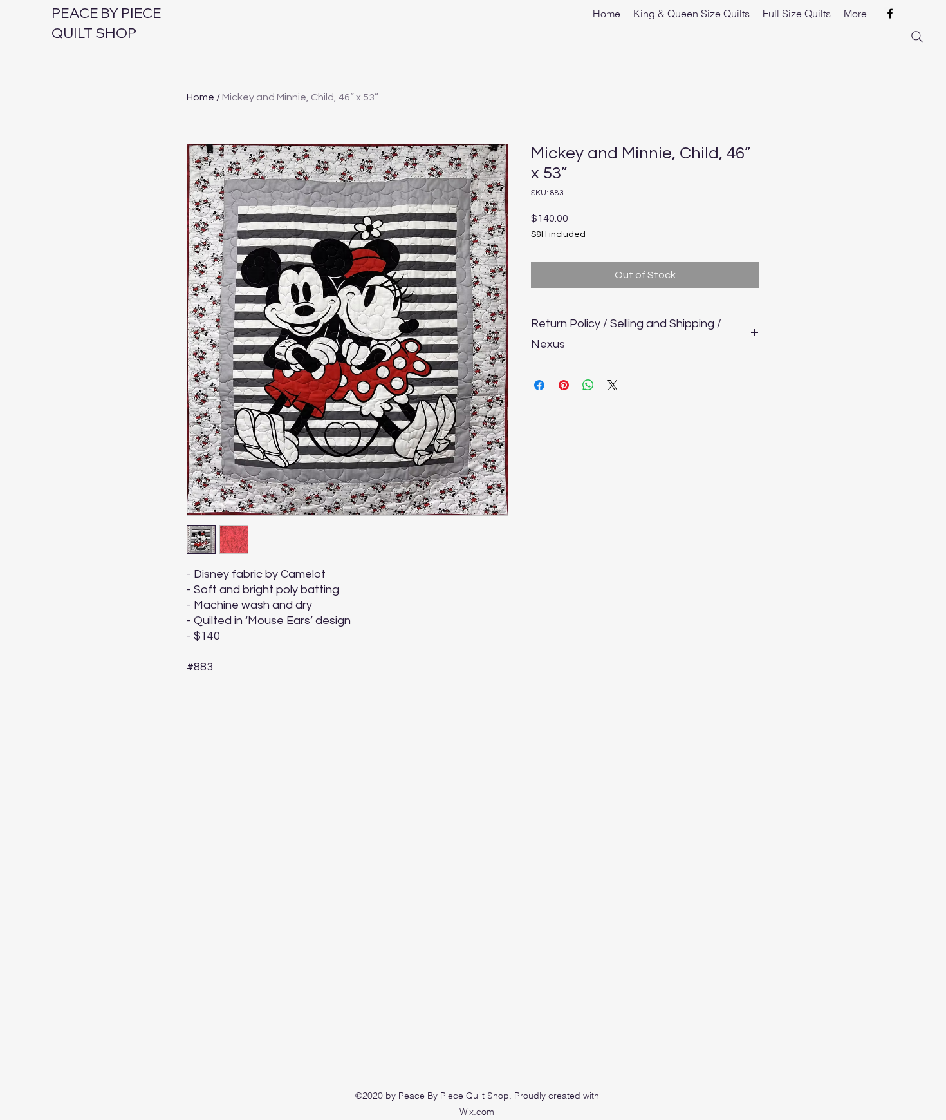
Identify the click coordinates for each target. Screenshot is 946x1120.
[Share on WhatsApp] (588, 385)
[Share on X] (612, 385)
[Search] (917, 36)
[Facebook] (890, 13)
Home (200, 97)
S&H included (558, 234)
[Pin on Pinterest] (563, 385)
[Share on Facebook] (539, 385)
